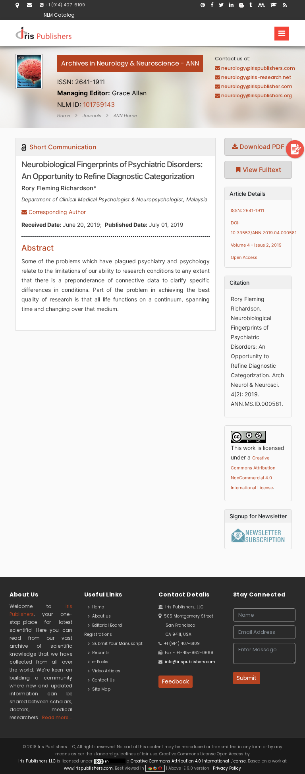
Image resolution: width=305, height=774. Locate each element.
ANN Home (125, 115)
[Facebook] (212, 5)
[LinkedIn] (231, 5)
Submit (247, 678)
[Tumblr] (251, 5)
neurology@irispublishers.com (258, 68)
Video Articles (105, 671)
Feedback (175, 681)
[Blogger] (241, 5)
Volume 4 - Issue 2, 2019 (256, 245)
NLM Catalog (59, 15)
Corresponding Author (56, 211)
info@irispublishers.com (190, 662)
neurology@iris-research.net (256, 77)
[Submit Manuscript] (295, 148)
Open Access (244, 257)
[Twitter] (221, 5)
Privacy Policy (226, 768)
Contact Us (102, 680)
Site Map (100, 689)
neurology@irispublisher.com (256, 86)
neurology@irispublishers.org (256, 95)
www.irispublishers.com (88, 768)
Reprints (100, 653)
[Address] (17, 5)
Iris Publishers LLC (37, 761)
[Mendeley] (261, 5)
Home (63, 115)
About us (100, 616)
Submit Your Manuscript (116, 644)
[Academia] (274, 5)
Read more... (57, 717)
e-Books (99, 662)
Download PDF (261, 147)
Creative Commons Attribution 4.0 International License (188, 761)
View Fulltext (261, 170)
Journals (92, 115)
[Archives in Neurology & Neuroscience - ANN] (130, 72)
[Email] (29, 5)
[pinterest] (203, 5)
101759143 (86, 104)
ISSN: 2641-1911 (247, 210)
